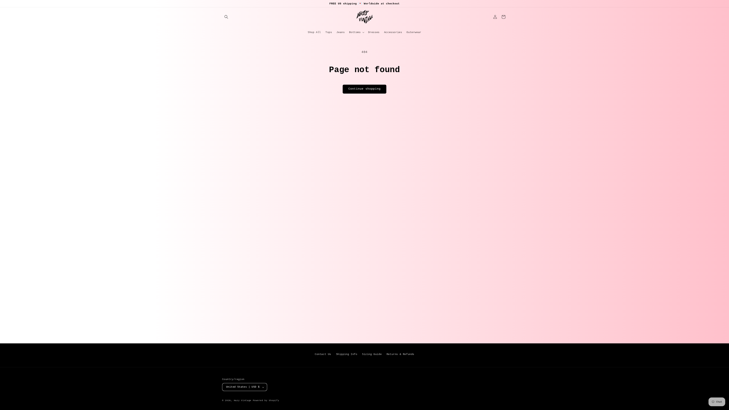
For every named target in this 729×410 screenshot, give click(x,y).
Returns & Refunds (400, 354)
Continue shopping (364, 89)
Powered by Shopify (266, 400)
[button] (226, 17)
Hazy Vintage (242, 400)
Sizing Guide (372, 354)
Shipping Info (346, 354)
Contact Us (323, 354)
